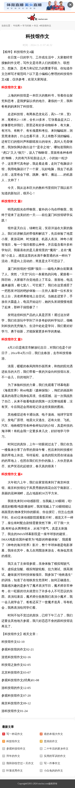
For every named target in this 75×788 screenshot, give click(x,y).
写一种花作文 (14, 733)
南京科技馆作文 (12, 703)
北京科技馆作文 (12, 672)
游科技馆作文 (10, 711)
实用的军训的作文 (55, 755)
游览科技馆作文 (12, 657)
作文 (36, 25)
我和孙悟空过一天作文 (20, 763)
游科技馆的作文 (12, 688)
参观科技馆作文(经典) (16, 680)
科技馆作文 (9, 641)
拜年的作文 (13, 755)
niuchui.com (43, 783)
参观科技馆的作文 (13, 649)
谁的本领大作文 (53, 733)
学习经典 (26, 25)
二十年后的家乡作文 (56, 748)
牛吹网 (16, 25)
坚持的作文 (51, 741)
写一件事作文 (52, 763)
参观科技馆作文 (12, 695)
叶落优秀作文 (14, 770)
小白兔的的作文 (53, 770)
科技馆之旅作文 (12, 665)
